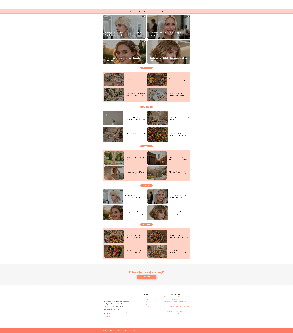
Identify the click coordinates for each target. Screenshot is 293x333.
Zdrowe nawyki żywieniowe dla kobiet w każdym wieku (178, 80)
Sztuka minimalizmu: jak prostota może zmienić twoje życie (134, 118)
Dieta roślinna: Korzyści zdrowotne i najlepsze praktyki (179, 251)
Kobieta (160, 11)
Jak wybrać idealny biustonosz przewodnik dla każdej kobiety (135, 80)
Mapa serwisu (122, 330)
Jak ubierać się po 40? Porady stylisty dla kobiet (135, 173)
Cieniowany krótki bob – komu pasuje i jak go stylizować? (168, 59)
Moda (132, 11)
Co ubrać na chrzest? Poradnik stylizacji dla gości (135, 158)
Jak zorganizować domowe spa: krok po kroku (180, 118)
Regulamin (133, 330)
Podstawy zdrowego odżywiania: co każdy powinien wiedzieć (179, 134)
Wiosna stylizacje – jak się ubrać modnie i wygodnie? (177, 173)
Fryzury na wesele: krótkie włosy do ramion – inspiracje (123, 59)
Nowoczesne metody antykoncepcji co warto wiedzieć (176, 95)
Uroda (138, 11)
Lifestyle (152, 11)
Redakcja (107, 316)
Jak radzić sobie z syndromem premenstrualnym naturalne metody (135, 95)
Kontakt (106, 320)
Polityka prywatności (108, 330)
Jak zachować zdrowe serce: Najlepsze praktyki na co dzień (178, 236)
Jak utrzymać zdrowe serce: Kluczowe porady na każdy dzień (135, 251)
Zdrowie (145, 11)
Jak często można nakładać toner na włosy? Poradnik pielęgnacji (123, 34)
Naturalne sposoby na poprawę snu (135, 134)
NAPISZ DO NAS (146, 276)
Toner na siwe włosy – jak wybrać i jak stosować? (165, 34)
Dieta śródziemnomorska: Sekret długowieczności (134, 236)
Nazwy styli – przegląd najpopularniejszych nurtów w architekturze (178, 158)
